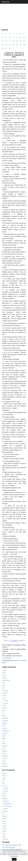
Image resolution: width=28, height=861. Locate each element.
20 (20, 41)
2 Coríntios (5, 791)
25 (13, 44)
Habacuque (5, 756)
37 (3, 461)
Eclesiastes (5, 720)
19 (17, 41)
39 (3, 479)
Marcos (4, 775)
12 (17, 37)
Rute (3, 688)
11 (13, 37)
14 (24, 37)
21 (24, 41)
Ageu (3, 761)
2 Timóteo (5, 811)
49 (3, 605)
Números (4, 678)
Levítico (4, 675)
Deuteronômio (6, 680)
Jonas (3, 748)
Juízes (3, 685)
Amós (3, 743)
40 (3, 490)
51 (3, 623)
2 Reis (4, 698)
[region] (14, 15)
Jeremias (4, 728)
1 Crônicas (5, 700)
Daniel (4, 736)
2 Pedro (4, 826)
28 (24, 44)
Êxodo (4, 672)
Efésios (4, 796)
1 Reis (4, 695)
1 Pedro (4, 823)
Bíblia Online (6, 2)
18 (13, 41)
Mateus (4, 773)
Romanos (4, 786)
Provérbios (5, 718)
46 (3, 578)
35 (3, 434)
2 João (4, 831)
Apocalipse (5, 839)
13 (20, 37)
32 (3, 390)
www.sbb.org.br (7, 658)
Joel (3, 741)
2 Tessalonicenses (7, 806)
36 (3, 441)
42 (3, 527)
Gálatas (4, 793)
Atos (3, 783)
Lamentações (5, 731)
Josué (3, 683)
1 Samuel (4, 690)
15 (2, 41)
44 (3, 552)
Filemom (4, 816)
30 (6, 48)
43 (3, 538)
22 (2, 44)
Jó (2, 713)
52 (3, 628)
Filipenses (5, 798)
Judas (3, 836)
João (3, 781)
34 (3, 417)
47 (3, 583)
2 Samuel (4, 693)
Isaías (3, 725)
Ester (3, 710)
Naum (4, 753)
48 (3, 598)
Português (6, 842)
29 (2, 48)
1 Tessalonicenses (7, 803)
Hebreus (4, 818)
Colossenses (5, 801)
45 (3, 556)
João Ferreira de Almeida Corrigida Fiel (12, 849)
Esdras (4, 705)
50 (3, 614)
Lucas (3, 778)
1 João (4, 828)
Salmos (4, 715)
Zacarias (4, 763)
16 (6, 41)
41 (3, 501)
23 (6, 44)
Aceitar (14, 859)
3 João (4, 834)
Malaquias (5, 766)
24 (10, 44)
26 (17, 44)
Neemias (4, 708)
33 (3, 401)
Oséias (4, 738)
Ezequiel (4, 733)
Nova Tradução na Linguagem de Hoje (11, 845)
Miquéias (4, 751)
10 (10, 37)
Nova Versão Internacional (8, 847)
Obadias (4, 746)
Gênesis (4, 670)
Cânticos (4, 723)
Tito (3, 813)
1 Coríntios (5, 788)
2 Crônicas (5, 703)
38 (3, 472)
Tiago (3, 821)
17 (10, 41)
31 (10, 48)
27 (20, 44)
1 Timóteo (5, 808)
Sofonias (4, 758)
